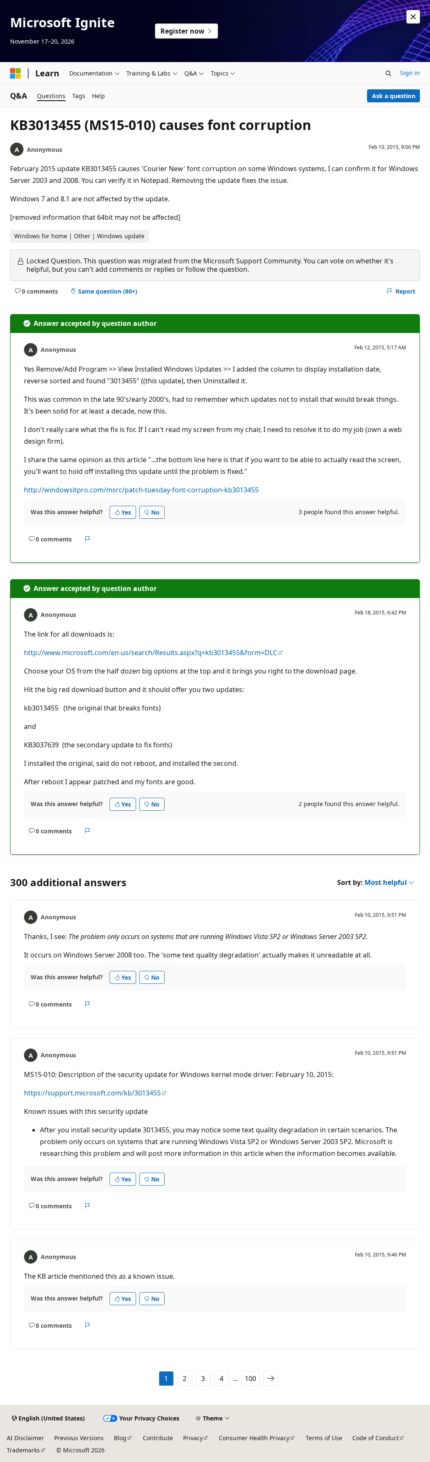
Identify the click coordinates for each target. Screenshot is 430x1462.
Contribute (158, 1438)
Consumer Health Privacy (254, 1438)
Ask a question (393, 96)
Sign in (410, 73)
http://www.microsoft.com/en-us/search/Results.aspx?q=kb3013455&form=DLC (150, 652)
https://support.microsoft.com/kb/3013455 (92, 1093)
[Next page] (270, 1378)
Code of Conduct (375, 1438)
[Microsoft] (15, 73)
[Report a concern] (87, 539)
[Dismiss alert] (413, 16)
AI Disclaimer (25, 1438)
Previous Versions (79, 1438)
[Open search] (388, 73)
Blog (120, 1438)
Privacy (193, 1438)
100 (250, 1378)
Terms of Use (324, 1438)
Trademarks (23, 1450)
